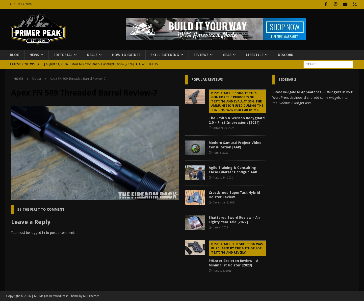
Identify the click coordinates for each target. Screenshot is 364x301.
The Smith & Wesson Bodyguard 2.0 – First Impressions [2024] (237, 108)
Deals (92, 55)
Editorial (63, 55)
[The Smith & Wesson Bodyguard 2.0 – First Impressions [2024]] (195, 96)
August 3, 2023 (222, 270)
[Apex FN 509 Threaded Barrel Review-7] (95, 197)
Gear (227, 55)
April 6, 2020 (220, 152)
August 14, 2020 (223, 177)
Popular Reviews (207, 79)
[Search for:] (328, 64)
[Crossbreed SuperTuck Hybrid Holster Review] (195, 197)
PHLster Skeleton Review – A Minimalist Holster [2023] (236, 254)
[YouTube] (345, 4)
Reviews (200, 55)
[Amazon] (355, 4)
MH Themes (91, 296)
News (34, 55)
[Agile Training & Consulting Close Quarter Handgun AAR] (195, 172)
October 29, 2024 (223, 128)
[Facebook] (326, 4)
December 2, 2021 (224, 202)
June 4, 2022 (220, 227)
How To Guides (126, 55)
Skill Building (165, 55)
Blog (14, 55)
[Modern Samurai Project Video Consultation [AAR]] (195, 147)
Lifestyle (254, 55)
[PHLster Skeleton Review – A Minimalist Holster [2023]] (195, 247)
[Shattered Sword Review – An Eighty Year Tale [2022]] (195, 222)
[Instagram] (335, 4)
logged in (38, 233)
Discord (285, 55)
